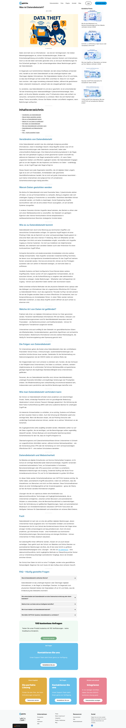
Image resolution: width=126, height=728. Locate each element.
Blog (56, 722)
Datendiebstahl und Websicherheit (32, 128)
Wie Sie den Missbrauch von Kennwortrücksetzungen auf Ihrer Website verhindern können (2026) (93, 25)
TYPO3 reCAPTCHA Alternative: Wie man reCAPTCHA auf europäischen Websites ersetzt (93, 101)
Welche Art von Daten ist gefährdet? (32, 121)
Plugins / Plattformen (60, 720)
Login (88, 3)
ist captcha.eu (63, 549)
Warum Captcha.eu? (60, 716)
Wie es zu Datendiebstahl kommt (32, 119)
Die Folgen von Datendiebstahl (31, 123)
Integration (57, 718)
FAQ (74, 719)
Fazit (23, 130)
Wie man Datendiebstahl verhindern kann (34, 126)
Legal (38, 719)
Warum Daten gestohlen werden (31, 117)
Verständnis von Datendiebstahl (31, 115)
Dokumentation (76, 717)
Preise (56, 713)
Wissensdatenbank (77, 721)
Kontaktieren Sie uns (49, 665)
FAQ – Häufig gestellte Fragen (31, 132)
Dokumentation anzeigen (93, 700)
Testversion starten (48, 638)
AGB (38, 723)
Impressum (39, 721)
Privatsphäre (40, 717)
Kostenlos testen (100, 3)
